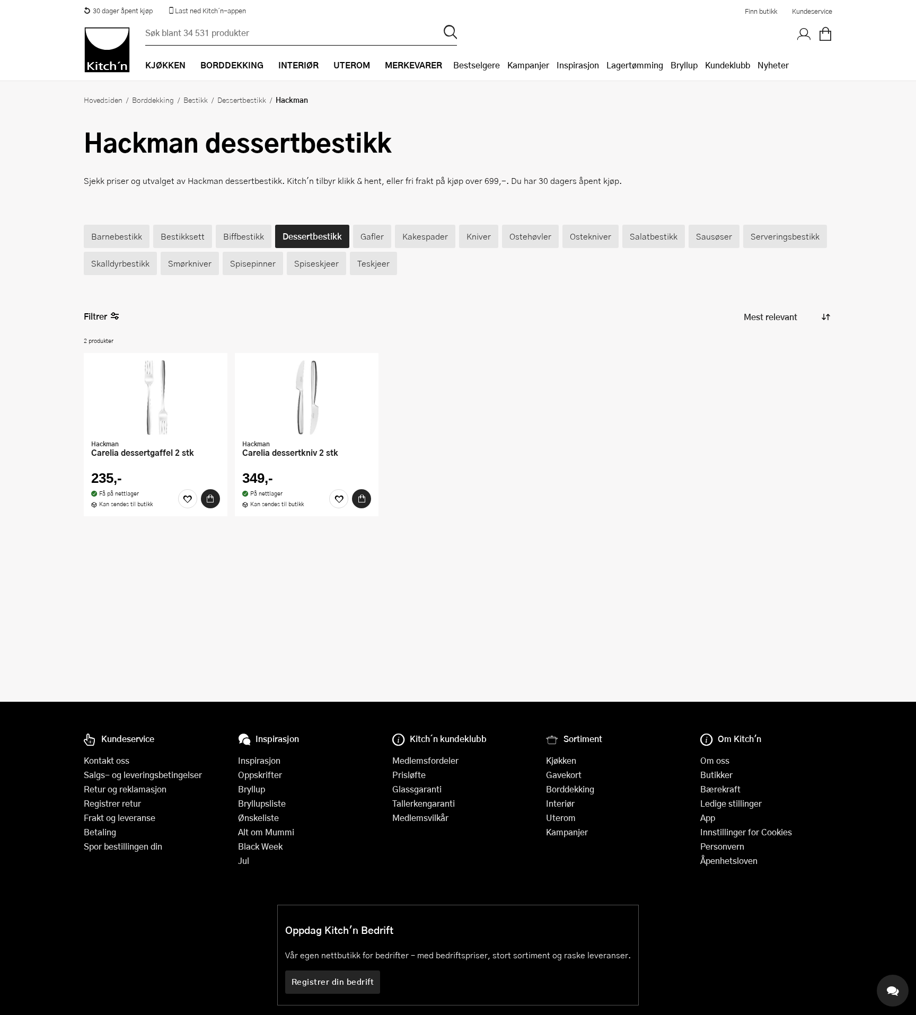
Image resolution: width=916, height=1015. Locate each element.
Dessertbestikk (241, 99)
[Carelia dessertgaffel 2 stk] (155, 397)
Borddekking (153, 99)
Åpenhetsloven (729, 860)
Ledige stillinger (731, 803)
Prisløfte (409, 775)
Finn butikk (761, 11)
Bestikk (195, 99)
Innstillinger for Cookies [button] (746, 832)
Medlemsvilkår (420, 817)
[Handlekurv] (825, 34)
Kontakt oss (106, 760)
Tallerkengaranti (423, 803)
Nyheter (773, 65)
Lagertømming (634, 65)
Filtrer (95, 316)
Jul (243, 860)
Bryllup (684, 65)
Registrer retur (112, 803)
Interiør (560, 803)
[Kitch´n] (107, 50)
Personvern (722, 846)
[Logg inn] (804, 34)
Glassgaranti (417, 789)
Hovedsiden (103, 99)
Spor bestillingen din (123, 846)
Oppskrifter (260, 775)
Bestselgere (476, 65)
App (707, 817)
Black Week (260, 846)
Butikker (716, 775)
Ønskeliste (258, 817)
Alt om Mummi (266, 832)
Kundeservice (812, 11)
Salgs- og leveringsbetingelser (143, 775)
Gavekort (564, 775)
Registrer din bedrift (333, 981)
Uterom (561, 817)
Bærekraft (720, 789)
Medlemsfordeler (425, 760)
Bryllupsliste (262, 803)
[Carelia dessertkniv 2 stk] (306, 397)
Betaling (100, 832)
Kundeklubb (727, 65)
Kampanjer (528, 65)
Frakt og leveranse (119, 817)
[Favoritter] (187, 498)
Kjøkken (561, 760)
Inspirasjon (578, 65)
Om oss (714, 760)
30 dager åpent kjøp (123, 10)
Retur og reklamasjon (125, 789)
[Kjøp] (210, 498)
